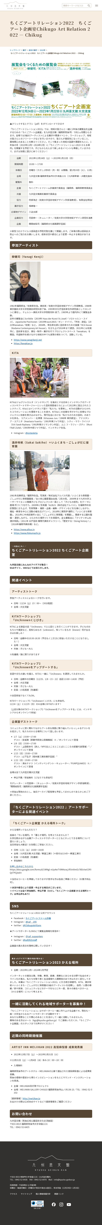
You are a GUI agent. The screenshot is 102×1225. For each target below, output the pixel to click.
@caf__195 (31, 921)
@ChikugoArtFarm (32, 925)
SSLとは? (37, 1208)
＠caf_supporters (34, 936)
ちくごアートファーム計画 (38, 918)
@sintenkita (31, 433)
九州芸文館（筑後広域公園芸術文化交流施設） (15, 5)
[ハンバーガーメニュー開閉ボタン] (96, 5)
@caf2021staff (30, 940)
